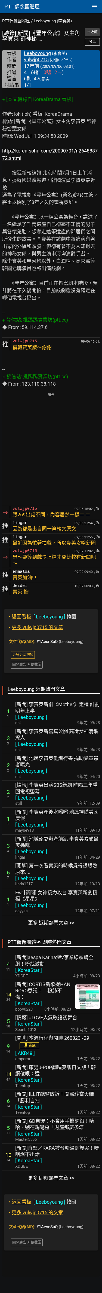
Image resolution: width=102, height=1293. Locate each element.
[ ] (31, 717)
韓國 (42, 617)
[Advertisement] (51, 449)
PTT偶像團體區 (16, 21)
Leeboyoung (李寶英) (53, 21)
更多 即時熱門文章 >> (51, 1178)
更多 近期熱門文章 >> (51, 923)
